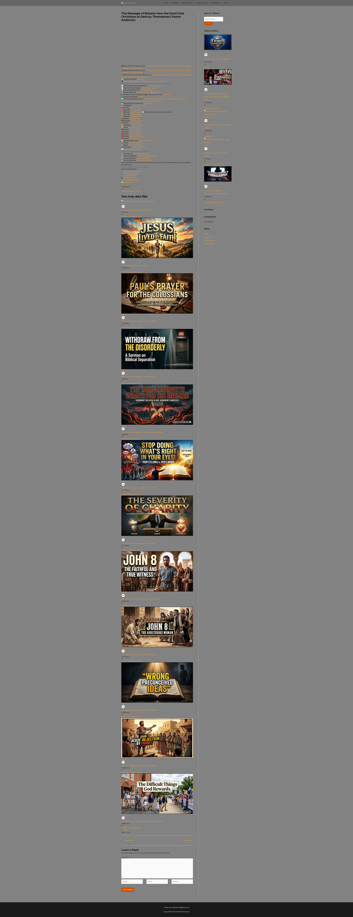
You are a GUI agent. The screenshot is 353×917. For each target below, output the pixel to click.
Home (166, 3)
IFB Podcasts (214, 3)
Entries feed (208, 237)
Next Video (188, 840)
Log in (206, 234)
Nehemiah (207, 137)
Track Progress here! (154, 86)
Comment (125, 857)
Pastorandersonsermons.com (133, 171)
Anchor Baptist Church (212, 108)
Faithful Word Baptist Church (147, 156)
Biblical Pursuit (135, 108)
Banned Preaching (138, 125)
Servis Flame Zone (135, 132)
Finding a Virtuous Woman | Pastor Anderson (137, 210)
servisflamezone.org (139, 105)
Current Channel (136, 110)
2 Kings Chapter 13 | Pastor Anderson (217, 59)
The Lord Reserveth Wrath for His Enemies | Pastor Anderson (142, 432)
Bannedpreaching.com (131, 173)
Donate (140, 97)
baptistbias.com (128, 182)
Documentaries (202, 3)
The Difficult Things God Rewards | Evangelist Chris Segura (142, 821)
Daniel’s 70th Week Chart (132, 149)
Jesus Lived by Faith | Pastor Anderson (134, 266)
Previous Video (128, 840)
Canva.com (166, 94)
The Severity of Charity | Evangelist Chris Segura (138, 543)
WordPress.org (209, 244)
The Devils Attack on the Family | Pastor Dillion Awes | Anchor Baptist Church (217, 97)
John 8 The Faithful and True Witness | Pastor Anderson (140, 599)
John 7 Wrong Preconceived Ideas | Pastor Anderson (139, 710)
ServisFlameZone (136, 112)
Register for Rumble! (146, 141)
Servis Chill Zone (135, 134)
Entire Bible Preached (136, 136)
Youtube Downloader (143, 92)
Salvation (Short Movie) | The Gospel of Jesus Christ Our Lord (144, 81)
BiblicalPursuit (135, 119)
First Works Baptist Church (213, 202)
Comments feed (209, 240)
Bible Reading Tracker (149, 88)
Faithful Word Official (143, 158)
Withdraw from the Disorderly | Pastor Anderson (138, 377)
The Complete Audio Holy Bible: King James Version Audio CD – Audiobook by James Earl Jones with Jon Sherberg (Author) (154, 100)
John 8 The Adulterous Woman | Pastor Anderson (138, 655)
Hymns (226, 3)
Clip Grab (156, 92)
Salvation (140, 79)
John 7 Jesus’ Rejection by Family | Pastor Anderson (139, 766)
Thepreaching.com (130, 176)
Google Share (148, 103)
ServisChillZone (135, 116)
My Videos (174, 3)
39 (125, 830)
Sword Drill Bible (146, 90)
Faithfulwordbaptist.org (141, 154)
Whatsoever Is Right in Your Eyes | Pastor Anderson (139, 488)
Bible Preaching (186, 3)
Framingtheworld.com (131, 180)
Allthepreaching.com (130, 178)
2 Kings (206, 68)
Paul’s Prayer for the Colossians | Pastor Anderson (138, 321)
